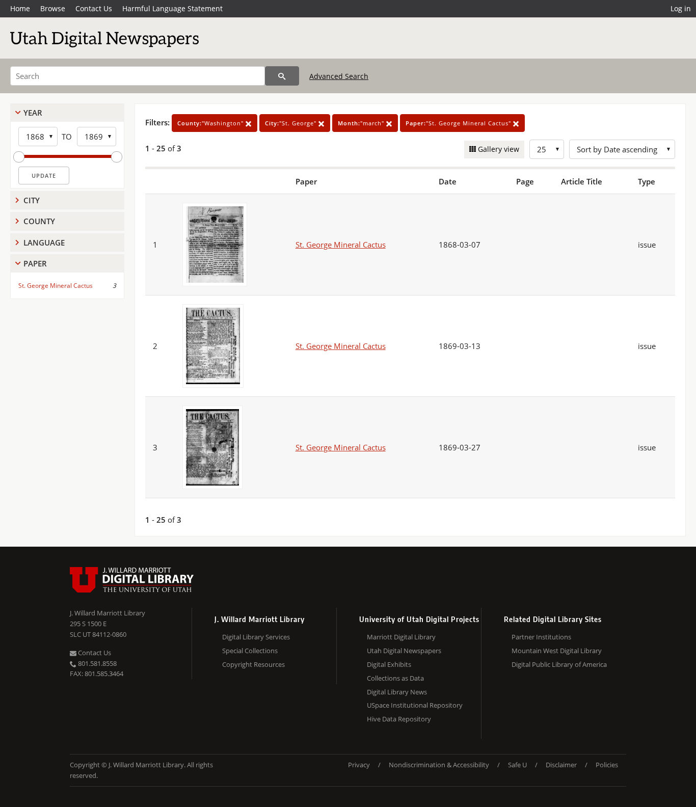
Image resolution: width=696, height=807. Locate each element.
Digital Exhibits (389, 664)
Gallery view (497, 149)
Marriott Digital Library (401, 636)
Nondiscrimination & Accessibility (439, 764)
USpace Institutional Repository (415, 705)
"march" (362, 123)
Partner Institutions (541, 636)
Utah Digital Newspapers (404, 650)
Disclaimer (561, 764)
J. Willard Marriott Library (107, 612)
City (31, 200)
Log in (681, 8)
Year (32, 112)
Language (44, 242)
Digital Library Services (256, 636)
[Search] (282, 76)
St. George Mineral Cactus (55, 285)
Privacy (359, 764)
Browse (52, 8)
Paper (35, 263)
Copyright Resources (253, 664)
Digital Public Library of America (559, 664)
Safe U (517, 764)
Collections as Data (395, 678)
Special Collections (250, 650)
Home (20, 8)
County (39, 221)
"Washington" (211, 123)
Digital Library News (397, 691)
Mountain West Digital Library (557, 650)
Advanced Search (338, 76)
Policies (607, 764)
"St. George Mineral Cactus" (459, 123)
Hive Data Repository (399, 718)
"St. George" (291, 123)
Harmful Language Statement (172, 8)
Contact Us (93, 8)
